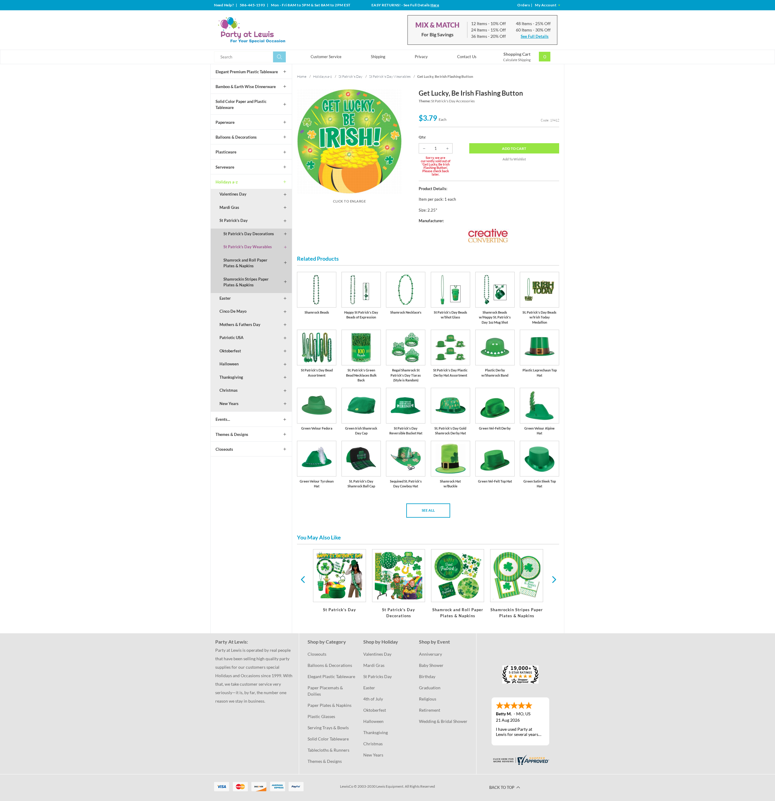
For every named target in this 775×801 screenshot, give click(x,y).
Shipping (378, 56)
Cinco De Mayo (232, 311)
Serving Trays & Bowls (328, 727)
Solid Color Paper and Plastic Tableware (241, 104)
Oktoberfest (230, 350)
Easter (225, 298)
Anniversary (430, 654)
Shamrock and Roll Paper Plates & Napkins (245, 263)
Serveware (225, 167)
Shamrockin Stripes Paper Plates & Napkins (246, 282)
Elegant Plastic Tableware (331, 676)
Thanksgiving (231, 377)
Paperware (225, 122)
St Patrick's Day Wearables (247, 246)
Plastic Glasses (321, 716)
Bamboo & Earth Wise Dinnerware (246, 86)
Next (553, 579)
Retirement (429, 710)
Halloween (229, 363)
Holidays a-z (227, 182)
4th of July (373, 698)
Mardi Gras (229, 207)
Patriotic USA (231, 337)
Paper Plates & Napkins (329, 705)
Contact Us (467, 56)
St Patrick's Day (233, 220)
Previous (302, 579)
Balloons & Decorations (236, 137)
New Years (229, 403)
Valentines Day (232, 194)
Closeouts (224, 449)
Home (301, 76)
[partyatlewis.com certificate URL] (520, 759)
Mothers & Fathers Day (239, 324)
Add (514, 148)
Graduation (429, 687)
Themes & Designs (232, 434)
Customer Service (326, 56)
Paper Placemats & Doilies (326, 691)
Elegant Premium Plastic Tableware (247, 71)
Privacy (421, 56)
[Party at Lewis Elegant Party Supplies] (266, 30)
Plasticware (226, 152)
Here (434, 5)
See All (428, 510)
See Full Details (535, 36)
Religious (427, 698)
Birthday (427, 676)
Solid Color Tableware (328, 738)
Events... (223, 419)
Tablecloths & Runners (328, 750)
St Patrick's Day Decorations (248, 233)
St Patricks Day (377, 676)
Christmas (228, 390)
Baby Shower (431, 665)
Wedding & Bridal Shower (443, 721)
